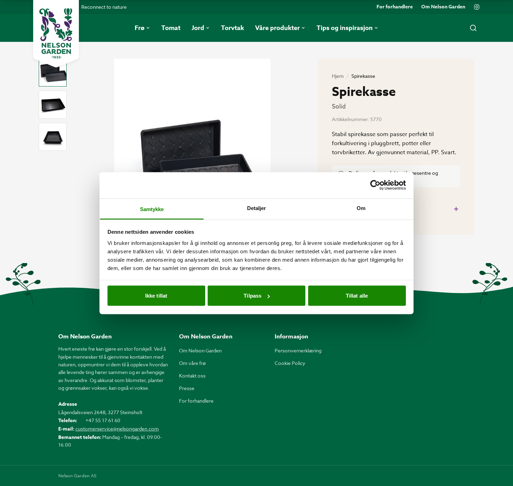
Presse (186, 388)
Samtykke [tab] (152, 209)
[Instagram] (477, 7)
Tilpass (252, 296)
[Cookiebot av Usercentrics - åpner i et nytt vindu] (375, 185)
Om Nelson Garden (443, 6)
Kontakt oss (192, 375)
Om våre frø (192, 363)
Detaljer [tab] (256, 208)
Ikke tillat (156, 296)
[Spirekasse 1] (53, 73)
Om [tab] (361, 208)
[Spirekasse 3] (53, 137)
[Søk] (473, 28)
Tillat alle (357, 296)
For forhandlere (395, 6)
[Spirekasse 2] (53, 105)
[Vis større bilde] (192, 163)
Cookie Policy (290, 363)
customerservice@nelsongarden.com (117, 428)
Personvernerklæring (298, 350)
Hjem (338, 76)
